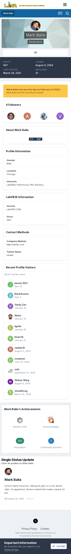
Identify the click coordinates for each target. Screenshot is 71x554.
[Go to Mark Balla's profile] (8, 471)
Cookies (44, 528)
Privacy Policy (29, 528)
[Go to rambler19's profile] (10, 349)
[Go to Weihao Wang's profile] (10, 382)
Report (30, 498)
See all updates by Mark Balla (17, 463)
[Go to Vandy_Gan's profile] (60, 116)
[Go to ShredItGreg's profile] (10, 392)
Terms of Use (11, 549)
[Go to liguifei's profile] (10, 328)
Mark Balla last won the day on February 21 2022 (33, 89)
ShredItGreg (21, 391)
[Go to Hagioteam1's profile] (11, 116)
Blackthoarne (22, 294)
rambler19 (20, 348)
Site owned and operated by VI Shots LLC (35, 533)
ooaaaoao (20, 358)
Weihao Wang (22, 380)
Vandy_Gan (20, 304)
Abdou (18, 315)
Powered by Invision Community (35, 536)
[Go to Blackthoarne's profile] (10, 295)
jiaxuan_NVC (21, 283)
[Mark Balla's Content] (35, 52)
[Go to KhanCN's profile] (10, 338)
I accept (60, 546)
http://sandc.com (15, 244)
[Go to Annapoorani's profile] (27, 116)
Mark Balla (13, 480)
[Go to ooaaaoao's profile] (10, 360)
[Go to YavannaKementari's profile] (43, 116)
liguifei (18, 326)
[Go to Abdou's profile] (10, 317)
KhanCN (19, 337)
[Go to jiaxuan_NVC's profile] (10, 284)
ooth (17, 369)
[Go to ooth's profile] (10, 371)
